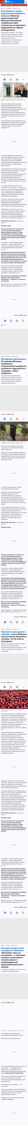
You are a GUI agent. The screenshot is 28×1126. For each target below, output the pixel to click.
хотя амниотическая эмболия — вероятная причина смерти (13, 187)
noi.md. (3, 118)
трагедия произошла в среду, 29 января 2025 (12, 210)
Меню (2, 2)
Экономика (8, 629)
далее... (4, 249)
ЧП (4, 325)
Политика (8, 945)
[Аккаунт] (26, 2)
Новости (3, 5)
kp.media (11, 75)
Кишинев (9, 5)
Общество (8, 356)
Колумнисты (24, 5)
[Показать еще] (23, 79)
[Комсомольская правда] (9, 1)
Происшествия (16, 5)
